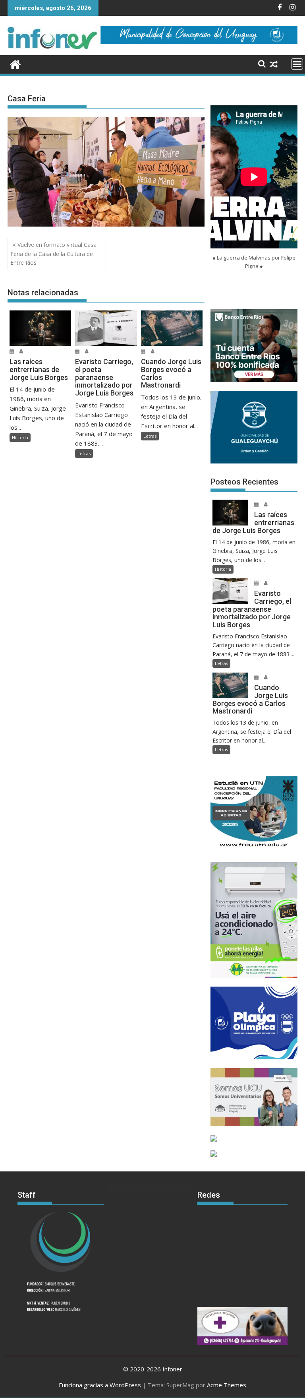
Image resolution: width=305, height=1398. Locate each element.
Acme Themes (226, 1385)
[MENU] (297, 64)
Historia (20, 437)
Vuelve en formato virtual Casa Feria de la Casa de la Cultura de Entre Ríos (53, 253)
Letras (84, 453)
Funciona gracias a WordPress (100, 1385)
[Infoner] (15, 63)
